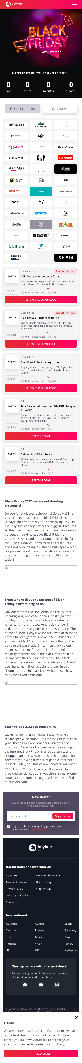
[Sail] (65, 224)
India (9, 937)
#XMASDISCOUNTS (48, 875)
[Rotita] (41, 224)
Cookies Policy (39, 829)
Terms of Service (16, 882)
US (7, 950)
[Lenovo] (65, 158)
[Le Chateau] (65, 147)
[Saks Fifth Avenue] (41, 180)
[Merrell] (16, 191)
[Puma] (41, 202)
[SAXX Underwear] (65, 180)
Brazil (68, 923)
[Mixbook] (65, 246)
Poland (68, 937)
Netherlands (72, 950)
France (39, 930)
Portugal (11, 943)
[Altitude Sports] (65, 169)
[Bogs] (41, 235)
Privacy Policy (14, 889)
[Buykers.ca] (14, 4)
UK (37, 950)
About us (11, 875)
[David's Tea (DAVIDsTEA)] (41, 191)
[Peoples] (16, 224)
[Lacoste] (41, 124)
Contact (11, 902)
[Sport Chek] (16, 169)
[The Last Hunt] (16, 180)
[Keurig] (65, 235)
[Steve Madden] (16, 125)
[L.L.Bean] (16, 246)
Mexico (39, 937)
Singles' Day (43, 889)
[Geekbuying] (16, 235)
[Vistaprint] (41, 246)
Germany (70, 930)
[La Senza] (16, 147)
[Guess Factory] (65, 135)
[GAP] (41, 158)
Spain (38, 943)
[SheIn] (65, 258)
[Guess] (41, 146)
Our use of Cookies (18, 895)
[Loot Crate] (65, 213)
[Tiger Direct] (41, 213)
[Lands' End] (16, 257)
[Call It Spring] (65, 202)
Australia (11, 923)
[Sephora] (41, 169)
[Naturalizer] (16, 135)
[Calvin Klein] (65, 124)
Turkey (68, 943)
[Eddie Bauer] (16, 213)
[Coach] (16, 158)
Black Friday (43, 882)
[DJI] (41, 135)
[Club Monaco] (65, 191)
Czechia (11, 930)
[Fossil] (16, 202)
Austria (39, 923)
